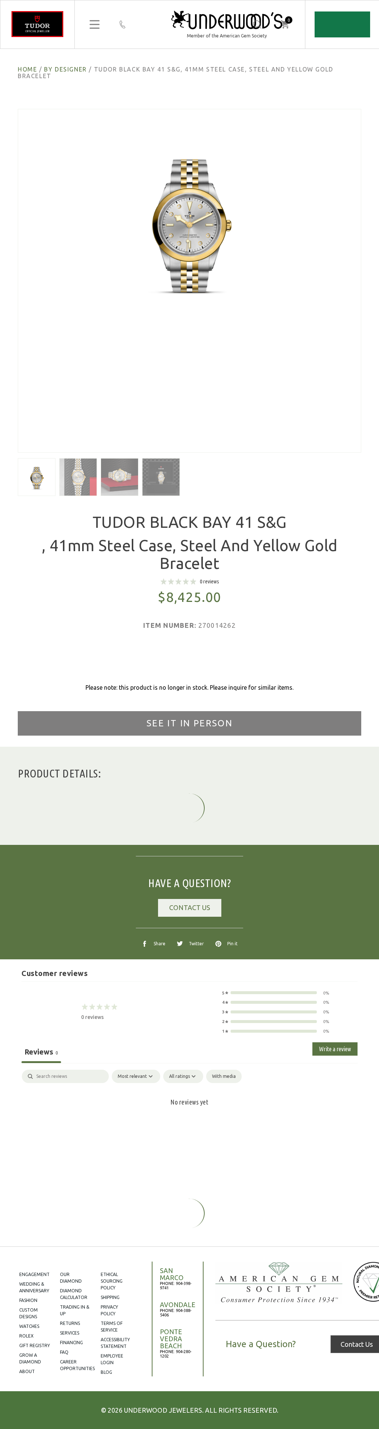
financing (71, 1342)
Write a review (335, 1049)
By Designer (65, 69)
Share (159, 943)
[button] (275, 993)
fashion (28, 1300)
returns (70, 1323)
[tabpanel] (189, 1126)
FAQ (64, 1352)
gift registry (34, 1345)
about (27, 1371)
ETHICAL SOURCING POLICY (112, 1281)
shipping (110, 1297)
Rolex (26, 1335)
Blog (106, 1372)
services (69, 1332)
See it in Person (189, 723)
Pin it (232, 943)
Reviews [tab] (41, 1051)
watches (29, 1326)
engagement (34, 1274)
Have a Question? (261, 1344)
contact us (189, 907)
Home (27, 69)
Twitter (196, 943)
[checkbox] (224, 1076)
